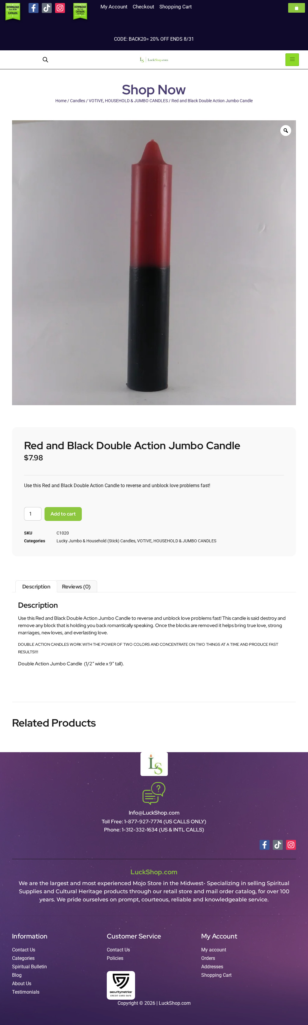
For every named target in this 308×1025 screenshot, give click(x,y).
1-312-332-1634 (140, 829)
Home (60, 100)
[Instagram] (60, 8)
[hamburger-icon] (292, 59)
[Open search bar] (45, 59)
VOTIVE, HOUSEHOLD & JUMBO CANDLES (128, 100)
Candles (77, 100)
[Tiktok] (47, 8)
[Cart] (296, 8)
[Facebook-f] (33, 8)
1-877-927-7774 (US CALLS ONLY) (165, 821)
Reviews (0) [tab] (76, 586)
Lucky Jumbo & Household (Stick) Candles (96, 540)
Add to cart (63, 514)
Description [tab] (36, 586)
